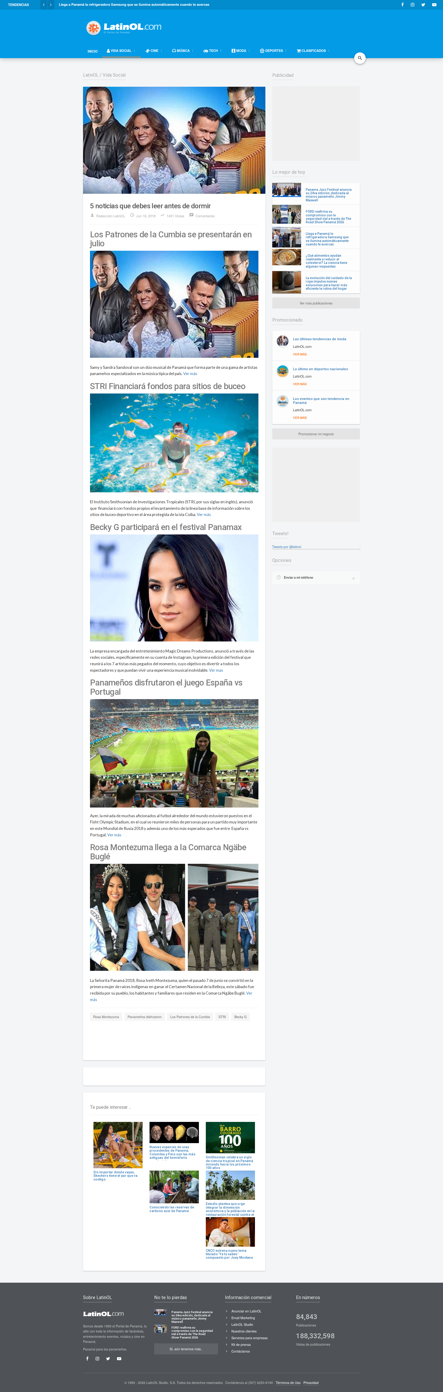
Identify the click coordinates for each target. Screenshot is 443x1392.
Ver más (190, 373)
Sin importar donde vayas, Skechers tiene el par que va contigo (115, 1175)
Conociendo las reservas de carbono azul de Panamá (172, 1209)
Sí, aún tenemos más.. (186, 1349)
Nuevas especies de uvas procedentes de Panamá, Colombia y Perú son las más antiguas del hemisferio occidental (172, 1154)
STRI (222, 1016)
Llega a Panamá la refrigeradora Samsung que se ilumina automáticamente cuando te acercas (327, 239)
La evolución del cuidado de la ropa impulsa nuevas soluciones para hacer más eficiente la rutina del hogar (329, 283)
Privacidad (311, 1382)
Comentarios (202, 215)
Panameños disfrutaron (145, 1016)
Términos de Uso (288, 1382)
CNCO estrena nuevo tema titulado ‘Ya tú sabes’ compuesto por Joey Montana (229, 1254)
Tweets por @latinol (286, 546)
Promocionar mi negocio (316, 434)
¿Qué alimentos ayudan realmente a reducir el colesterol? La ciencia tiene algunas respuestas (326, 261)
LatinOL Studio (242, 1324)
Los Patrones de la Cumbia (190, 1016)
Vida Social (114, 75)
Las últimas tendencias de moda (319, 339)
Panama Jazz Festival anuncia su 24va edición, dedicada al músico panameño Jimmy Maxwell (329, 195)
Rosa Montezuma (106, 1016)
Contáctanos (240, 1351)
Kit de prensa (241, 1344)
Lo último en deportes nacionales (320, 369)
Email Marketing (243, 1317)
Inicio (93, 51)
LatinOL (91, 75)
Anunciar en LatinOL (246, 1311)
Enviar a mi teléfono (298, 577)
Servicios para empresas (249, 1337)
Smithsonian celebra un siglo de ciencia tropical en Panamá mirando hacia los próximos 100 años (229, 1162)
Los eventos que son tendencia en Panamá (321, 401)
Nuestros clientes (244, 1331)
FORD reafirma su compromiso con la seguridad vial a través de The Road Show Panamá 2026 (328, 217)
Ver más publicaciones (316, 303)
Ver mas (216, 670)
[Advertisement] (276, 25)
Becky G (240, 1016)
